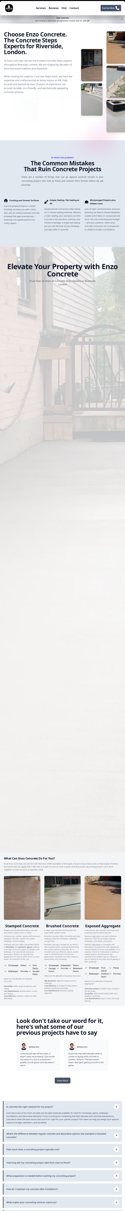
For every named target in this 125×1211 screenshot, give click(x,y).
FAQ (64, 8)
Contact (74, 8)
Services (41, 8)
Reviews (54, 8)
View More (62, 1080)
